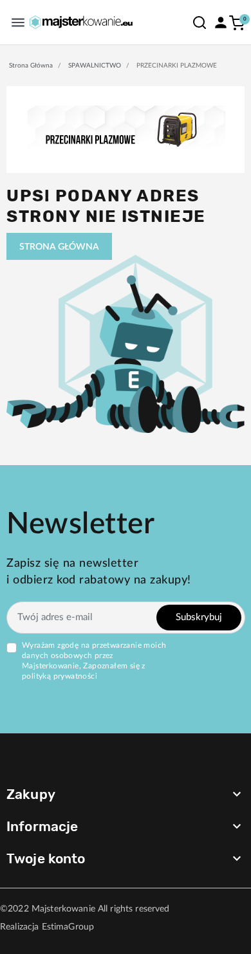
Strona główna (31, 65)
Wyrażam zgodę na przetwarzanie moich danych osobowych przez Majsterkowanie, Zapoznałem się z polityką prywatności (94, 660)
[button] (199, 22)
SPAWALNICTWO (94, 65)
